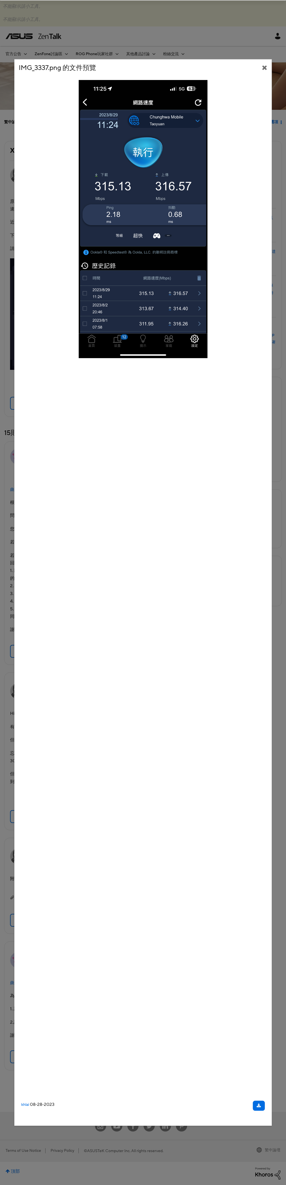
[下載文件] (259, 1106)
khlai (25, 1104)
